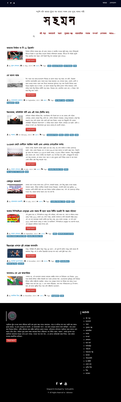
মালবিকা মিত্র (15, 296)
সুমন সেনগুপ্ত (15, 66)
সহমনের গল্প (89, 352)
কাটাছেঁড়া (88, 346)
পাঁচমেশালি (88, 358)
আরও (111, 33)
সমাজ (88, 33)
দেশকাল (103, 33)
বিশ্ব (86, 370)
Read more (31, 60)
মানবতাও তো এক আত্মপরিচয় (18, 273)
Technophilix (69, 389)
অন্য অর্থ (88, 343)
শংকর (13, 135)
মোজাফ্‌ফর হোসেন (16, 100)
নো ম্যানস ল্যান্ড (13, 75)
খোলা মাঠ (88, 364)
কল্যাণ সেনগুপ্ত (15, 169)
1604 (40, 201)
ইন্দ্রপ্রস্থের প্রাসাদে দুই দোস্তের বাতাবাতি (22, 245)
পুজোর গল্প (68, 33)
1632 (38, 169)
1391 (41, 296)
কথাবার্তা (52, 33)
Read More (11, 340)
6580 (37, 66)
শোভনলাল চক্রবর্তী (16, 201)
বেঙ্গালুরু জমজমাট (14, 181)
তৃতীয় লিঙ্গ (88, 367)
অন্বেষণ (87, 373)
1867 (36, 135)
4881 (45, 100)
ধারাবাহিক (79, 33)
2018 (45, 261)
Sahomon (69, 392)
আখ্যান (87, 355)
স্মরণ (60, 33)
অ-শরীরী (88, 361)
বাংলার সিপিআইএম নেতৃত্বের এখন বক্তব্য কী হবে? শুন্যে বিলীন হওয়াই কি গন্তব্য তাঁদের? (41, 211)
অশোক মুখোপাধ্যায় (17, 261)
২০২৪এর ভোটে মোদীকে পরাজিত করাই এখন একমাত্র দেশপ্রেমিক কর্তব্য (35, 144)
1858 (42, 234)
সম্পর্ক (95, 33)
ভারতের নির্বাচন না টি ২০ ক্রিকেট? (20, 48)
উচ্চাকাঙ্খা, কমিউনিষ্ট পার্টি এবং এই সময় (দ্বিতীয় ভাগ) (28, 112)
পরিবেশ (87, 349)
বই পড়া (43, 33)
